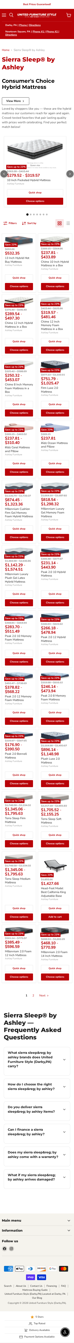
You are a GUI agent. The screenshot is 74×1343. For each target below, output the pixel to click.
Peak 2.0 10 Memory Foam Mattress (18, 638)
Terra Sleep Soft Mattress (51, 821)
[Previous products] (4, 173)
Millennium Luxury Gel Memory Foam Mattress (52, 512)
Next (42, 995)
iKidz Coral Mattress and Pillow (17, 449)
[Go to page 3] (34, 214)
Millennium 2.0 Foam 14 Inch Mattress (54, 954)
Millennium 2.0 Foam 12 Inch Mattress (18, 953)
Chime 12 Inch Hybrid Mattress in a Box (19, 325)
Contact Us (36, 1286)
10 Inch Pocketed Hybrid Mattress (28, 180)
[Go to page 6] (43, 214)
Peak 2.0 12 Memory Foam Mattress (18, 698)
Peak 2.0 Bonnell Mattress (16, 755)
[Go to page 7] (47, 214)
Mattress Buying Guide (35, 1290)
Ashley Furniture (15, 183)
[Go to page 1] (27, 214)
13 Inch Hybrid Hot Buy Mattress (17, 260)
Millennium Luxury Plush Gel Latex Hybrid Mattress (16, 577)
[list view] (68, 223)
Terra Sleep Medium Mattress (17, 880)
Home (5, 50)
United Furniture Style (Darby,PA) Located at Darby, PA (35, 1294)
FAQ (63, 1286)
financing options (34, 1143)
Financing (51, 1286)
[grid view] (59, 223)
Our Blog (37, 1298)
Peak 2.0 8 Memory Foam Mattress (53, 697)
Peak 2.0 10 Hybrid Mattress (53, 574)
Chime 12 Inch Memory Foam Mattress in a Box (52, 325)
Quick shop (35, 192)
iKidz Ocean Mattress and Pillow (54, 445)
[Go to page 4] (37, 214)
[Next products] (70, 173)
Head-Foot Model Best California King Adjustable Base (53, 892)
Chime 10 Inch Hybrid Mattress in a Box (55, 263)
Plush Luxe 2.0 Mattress (50, 760)
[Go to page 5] (40, 214)
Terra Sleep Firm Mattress (15, 820)
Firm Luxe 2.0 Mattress (49, 390)
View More (13, 101)
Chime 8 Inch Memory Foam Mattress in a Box (19, 388)
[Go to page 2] (30, 214)
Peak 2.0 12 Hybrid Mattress (53, 639)
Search (8, 1286)
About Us (21, 1286)
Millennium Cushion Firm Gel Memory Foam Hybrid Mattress (19, 512)
